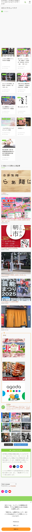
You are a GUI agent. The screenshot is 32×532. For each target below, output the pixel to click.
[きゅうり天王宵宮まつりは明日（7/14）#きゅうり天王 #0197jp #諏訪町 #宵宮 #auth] (26, 417)
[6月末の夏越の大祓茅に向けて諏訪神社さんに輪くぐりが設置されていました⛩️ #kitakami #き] (16, 427)
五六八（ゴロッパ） (5, 328)
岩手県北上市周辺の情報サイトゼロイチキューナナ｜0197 (10, 2)
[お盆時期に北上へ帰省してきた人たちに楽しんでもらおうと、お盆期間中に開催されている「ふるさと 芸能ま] (6, 417)
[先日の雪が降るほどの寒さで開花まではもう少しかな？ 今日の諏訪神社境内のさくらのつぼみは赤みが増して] (26, 437)
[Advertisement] (16, 30)
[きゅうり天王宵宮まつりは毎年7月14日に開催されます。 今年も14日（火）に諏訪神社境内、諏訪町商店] (6, 427)
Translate (13, 486)
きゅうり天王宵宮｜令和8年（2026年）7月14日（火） (13, 275)
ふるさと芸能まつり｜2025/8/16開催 (9, 301)
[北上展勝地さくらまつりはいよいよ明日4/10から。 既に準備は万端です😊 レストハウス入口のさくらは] (16, 437)
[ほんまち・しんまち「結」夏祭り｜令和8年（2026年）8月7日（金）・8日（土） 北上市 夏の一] (16, 417)
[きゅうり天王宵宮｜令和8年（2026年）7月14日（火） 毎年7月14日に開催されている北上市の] (26, 427)
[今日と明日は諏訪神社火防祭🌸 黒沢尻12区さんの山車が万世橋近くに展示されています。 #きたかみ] (6, 437)
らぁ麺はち (3, 193)
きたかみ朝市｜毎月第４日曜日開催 (9, 248)
